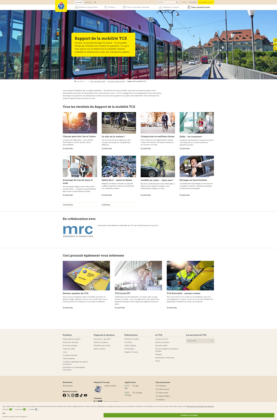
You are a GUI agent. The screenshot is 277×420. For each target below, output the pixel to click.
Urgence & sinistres (207, 2)
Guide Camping (130, 346)
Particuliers (79, 2)
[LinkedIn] (77, 395)
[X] (69, 395)
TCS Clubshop (161, 386)
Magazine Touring (131, 352)
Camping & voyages (171, 7)
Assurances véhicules (70, 342)
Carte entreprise (69, 359)
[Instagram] (73, 395)
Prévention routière (131, 339)
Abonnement (68, 386)
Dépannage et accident (71, 339)
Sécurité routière (161, 346)
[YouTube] (85, 395)
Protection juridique (70, 346)
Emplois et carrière (162, 342)
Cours (65, 352)
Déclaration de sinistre (102, 346)
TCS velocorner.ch (162, 389)
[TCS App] (127, 386)
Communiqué (68, 205)
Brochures (128, 342)
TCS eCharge (137, 393)
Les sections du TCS (196, 335)
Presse (157, 361)
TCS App (135, 386)
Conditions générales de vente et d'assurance (75, 363)
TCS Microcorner (162, 393)
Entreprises (88, 2)
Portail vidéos (129, 349)
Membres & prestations (88, 7)
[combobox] (200, 340)
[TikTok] (81, 395)
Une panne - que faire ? (102, 339)
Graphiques (106, 205)
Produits (111, 7)
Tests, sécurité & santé (200, 7)
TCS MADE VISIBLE (163, 396)
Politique (158, 354)
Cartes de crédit (69, 349)
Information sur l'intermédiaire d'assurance (74, 368)
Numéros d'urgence (101, 342)
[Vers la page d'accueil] (61, 6)
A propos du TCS (161, 339)
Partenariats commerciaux (164, 358)
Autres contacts (99, 349)
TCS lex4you (160, 400)
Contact (194, 2)
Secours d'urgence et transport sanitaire (166, 350)
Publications (131, 335)
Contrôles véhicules (70, 355)
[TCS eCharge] (128, 393)
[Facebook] (64, 395)
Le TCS (158, 335)
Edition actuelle (110, 386)
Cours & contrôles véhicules (138, 7)
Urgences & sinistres (104, 335)
